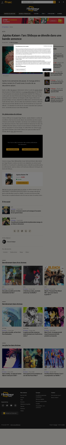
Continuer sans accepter (48, 46)
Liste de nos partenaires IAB (21, 66)
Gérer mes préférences (20, 69)
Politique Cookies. (19, 59)
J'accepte (47, 69)
